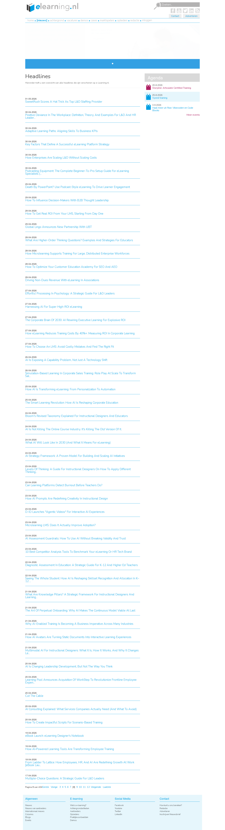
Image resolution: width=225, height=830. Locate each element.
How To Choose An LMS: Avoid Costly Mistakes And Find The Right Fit (69, 347)
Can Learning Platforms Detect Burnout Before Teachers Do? (63, 485)
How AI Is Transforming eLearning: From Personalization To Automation (70, 389)
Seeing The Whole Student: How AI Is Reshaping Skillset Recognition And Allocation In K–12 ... (82, 579)
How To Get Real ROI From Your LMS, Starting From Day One (64, 214)
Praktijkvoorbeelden (79, 817)
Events (28, 820)
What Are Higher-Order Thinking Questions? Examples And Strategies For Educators (79, 240)
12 (88, 787)
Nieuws (42, 20)
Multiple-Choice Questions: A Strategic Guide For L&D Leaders (64, 778)
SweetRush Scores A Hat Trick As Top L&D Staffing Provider (63, 102)
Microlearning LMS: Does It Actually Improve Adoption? (60, 525)
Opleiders (122, 20)
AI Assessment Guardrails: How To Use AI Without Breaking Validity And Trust (75, 538)
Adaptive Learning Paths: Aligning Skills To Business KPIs (61, 131)
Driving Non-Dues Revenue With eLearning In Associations (62, 280)
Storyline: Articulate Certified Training (171, 87)
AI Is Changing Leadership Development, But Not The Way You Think (69, 666)
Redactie (134, 20)
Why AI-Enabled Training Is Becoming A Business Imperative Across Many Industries (79, 624)
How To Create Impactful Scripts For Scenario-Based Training (64, 722)
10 (80, 787)
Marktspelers (107, 20)
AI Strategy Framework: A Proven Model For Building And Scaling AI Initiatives (75, 456)
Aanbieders (75, 811)
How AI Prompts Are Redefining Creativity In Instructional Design (66, 499)
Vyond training (159, 97)
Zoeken (157, 6)
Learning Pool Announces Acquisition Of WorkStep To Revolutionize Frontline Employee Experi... (81, 681)
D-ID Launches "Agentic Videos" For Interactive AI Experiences (65, 512)
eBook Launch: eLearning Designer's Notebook (54, 736)
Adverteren (191, 16)
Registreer (98, 38)
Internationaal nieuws (34, 811)
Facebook (119, 805)
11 (84, 787)
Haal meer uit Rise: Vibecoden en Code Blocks (172, 109)
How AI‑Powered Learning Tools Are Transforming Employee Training (69, 749)
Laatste (107, 787)
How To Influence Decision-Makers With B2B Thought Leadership (67, 200)
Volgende (96, 787)
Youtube (118, 808)
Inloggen (147, 20)
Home (31, 20)
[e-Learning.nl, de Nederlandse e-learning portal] (51, 7)
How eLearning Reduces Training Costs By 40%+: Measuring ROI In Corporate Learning (80, 333)
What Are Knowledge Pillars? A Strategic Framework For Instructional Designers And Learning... (79, 595)
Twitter (118, 811)
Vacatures (72, 20)
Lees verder (76, 58)
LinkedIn (118, 814)
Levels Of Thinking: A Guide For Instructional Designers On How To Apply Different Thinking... (78, 470)
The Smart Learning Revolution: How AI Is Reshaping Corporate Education (71, 403)
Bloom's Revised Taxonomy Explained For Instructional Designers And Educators (76, 416)
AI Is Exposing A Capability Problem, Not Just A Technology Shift (66, 360)
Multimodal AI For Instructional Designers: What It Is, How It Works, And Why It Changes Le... (82, 651)
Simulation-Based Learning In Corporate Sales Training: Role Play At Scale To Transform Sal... (80, 374)
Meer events (193, 114)
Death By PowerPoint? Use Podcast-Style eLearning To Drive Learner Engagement (77, 187)
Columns (29, 814)
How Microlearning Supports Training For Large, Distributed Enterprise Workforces (77, 254)
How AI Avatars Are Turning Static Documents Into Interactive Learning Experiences (78, 637)
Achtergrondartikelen (79, 808)
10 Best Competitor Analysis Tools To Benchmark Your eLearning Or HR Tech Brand (78, 552)
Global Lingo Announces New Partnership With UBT (58, 227)
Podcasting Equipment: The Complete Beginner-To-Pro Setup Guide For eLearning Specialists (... (77, 172)
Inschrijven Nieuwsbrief (170, 814)
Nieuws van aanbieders (35, 808)
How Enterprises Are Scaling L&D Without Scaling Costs (61, 158)
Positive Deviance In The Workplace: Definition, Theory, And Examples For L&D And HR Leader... (80, 116)
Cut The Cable (34, 696)
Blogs (28, 817)
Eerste (45, 787)
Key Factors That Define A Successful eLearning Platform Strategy (67, 144)
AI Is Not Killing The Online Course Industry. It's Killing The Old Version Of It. (73, 429)
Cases (94, 20)
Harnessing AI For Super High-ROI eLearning (53, 307)
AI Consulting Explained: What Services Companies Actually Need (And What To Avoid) (81, 709)
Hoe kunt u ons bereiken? (171, 805)
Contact (175, 16)
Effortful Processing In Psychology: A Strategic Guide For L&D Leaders (70, 293)
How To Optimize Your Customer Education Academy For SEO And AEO (71, 267)
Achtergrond (57, 20)
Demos (84, 20)
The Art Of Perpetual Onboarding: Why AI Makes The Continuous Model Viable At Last (80, 611)
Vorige (54, 787)
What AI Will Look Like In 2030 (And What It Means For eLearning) (68, 443)
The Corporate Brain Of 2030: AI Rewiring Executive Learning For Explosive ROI (75, 320)
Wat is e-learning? (78, 805)
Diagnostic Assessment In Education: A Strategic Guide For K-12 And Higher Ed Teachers (81, 565)
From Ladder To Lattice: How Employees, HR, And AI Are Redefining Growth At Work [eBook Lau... (79, 763)
